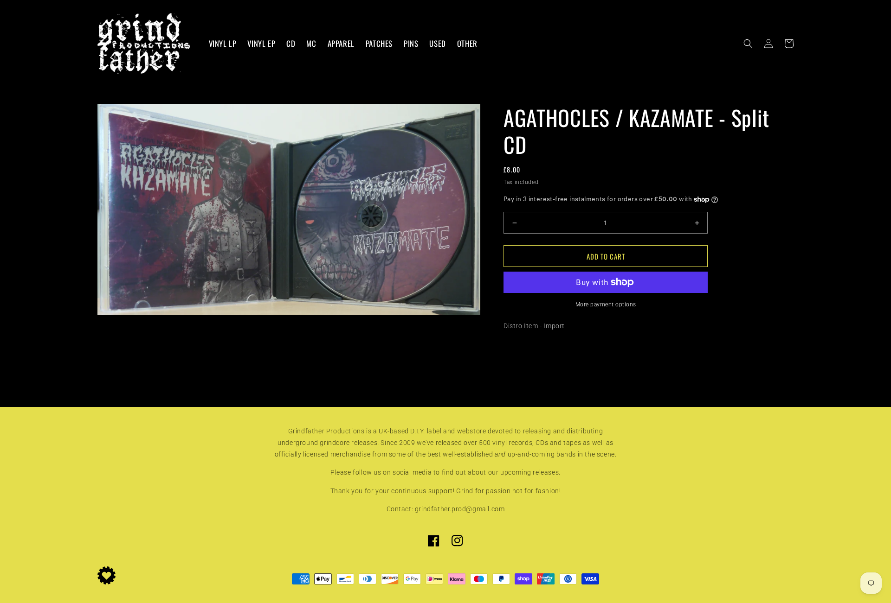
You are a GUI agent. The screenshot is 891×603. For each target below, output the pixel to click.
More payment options (605, 304)
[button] (748, 43)
